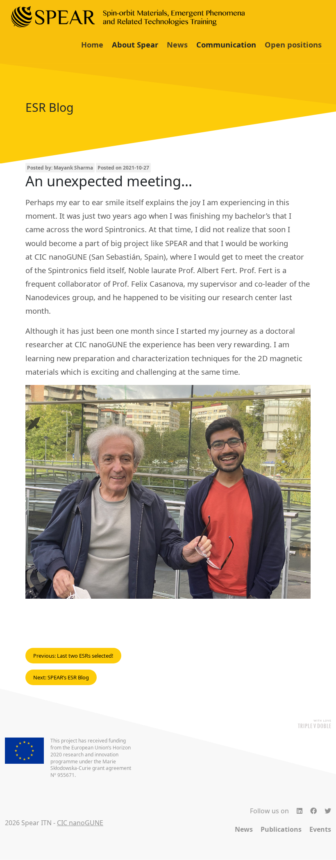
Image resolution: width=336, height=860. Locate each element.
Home (92, 44)
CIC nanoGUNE (80, 822)
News (177, 44)
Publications (281, 829)
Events (320, 829)
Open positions (293, 44)
